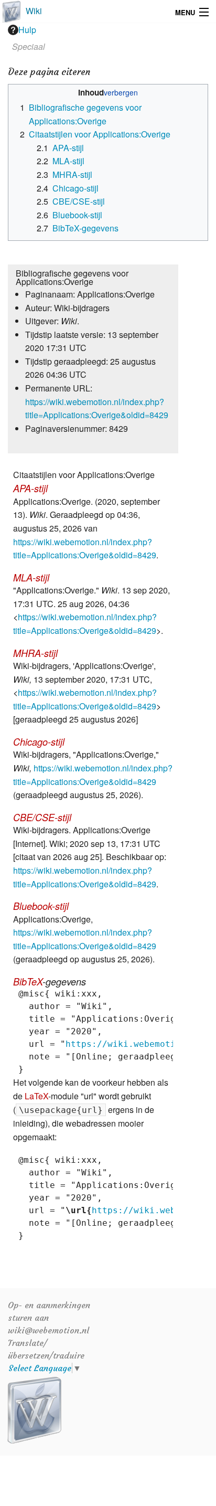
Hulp (27, 30)
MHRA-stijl (35, 653)
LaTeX (36, 1096)
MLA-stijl (31, 577)
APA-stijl (30, 488)
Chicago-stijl (38, 741)
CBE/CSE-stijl (42, 817)
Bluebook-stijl (41, 906)
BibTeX (27, 981)
